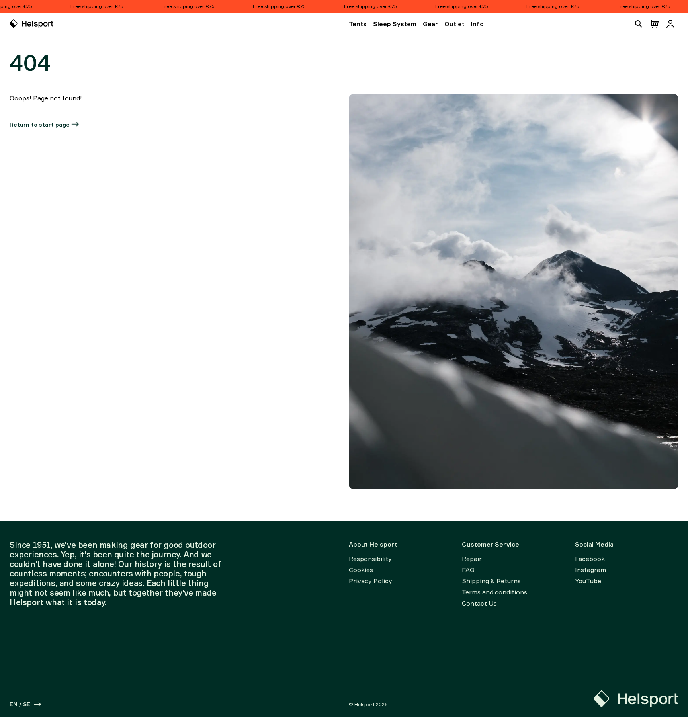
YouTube (588, 581)
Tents (358, 24)
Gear (430, 24)
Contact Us (479, 603)
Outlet (454, 24)
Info (477, 24)
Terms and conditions (494, 592)
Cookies (361, 570)
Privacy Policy (370, 581)
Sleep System (394, 24)
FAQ (468, 570)
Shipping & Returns (491, 581)
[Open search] (639, 24)
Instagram (590, 570)
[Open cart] (655, 24)
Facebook (590, 559)
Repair (472, 559)
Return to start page (40, 124)
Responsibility (370, 559)
